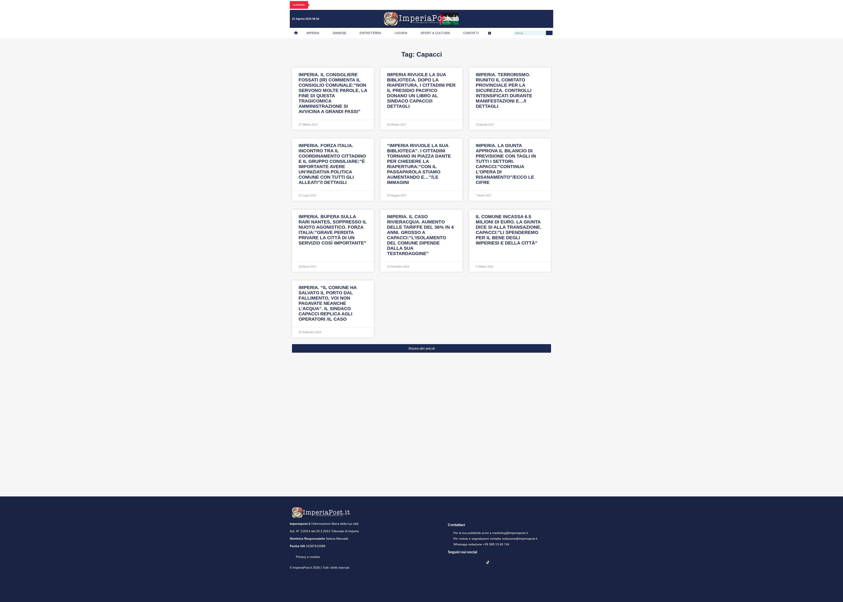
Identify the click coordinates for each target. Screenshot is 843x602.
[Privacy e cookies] (291, 553)
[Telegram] (538, 19)
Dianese (339, 33)
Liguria (401, 33)
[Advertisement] (421, 424)
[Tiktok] (547, 19)
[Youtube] (529, 19)
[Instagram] (520, 19)
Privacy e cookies (308, 557)
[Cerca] (549, 33)
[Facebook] (511, 19)
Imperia (312, 33)
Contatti (471, 33)
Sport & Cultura (435, 33)
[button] (421, 348)
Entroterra (370, 33)
